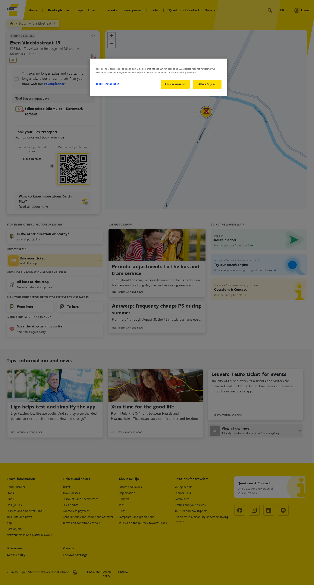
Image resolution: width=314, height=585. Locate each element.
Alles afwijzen (207, 84)
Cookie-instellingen (107, 83)
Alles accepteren (175, 84)
